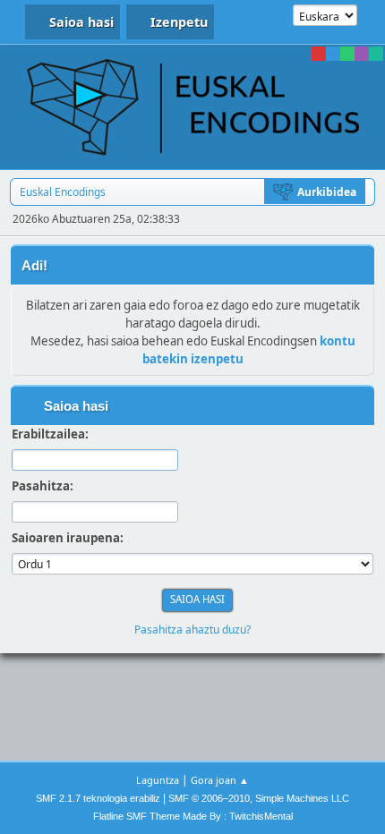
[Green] (347, 54)
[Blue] (333, 54)
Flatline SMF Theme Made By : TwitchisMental (193, 816)
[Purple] (362, 54)
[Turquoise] (376, 54)
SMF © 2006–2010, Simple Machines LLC (258, 798)
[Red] (319, 54)
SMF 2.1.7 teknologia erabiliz (98, 798)
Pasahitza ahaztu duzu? (192, 629)
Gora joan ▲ (220, 780)
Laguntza (157, 780)
